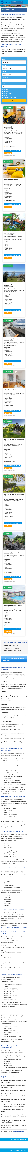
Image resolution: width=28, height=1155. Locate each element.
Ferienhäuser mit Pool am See (19, 1142)
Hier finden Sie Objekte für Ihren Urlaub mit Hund (14, 927)
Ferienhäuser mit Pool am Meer (18, 1139)
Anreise (4, 65)
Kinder (3, 83)
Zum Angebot (8, 153)
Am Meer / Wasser (8, 93)
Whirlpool (6, 91)
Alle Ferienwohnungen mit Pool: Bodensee (13, 659)
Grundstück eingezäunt (10, 97)
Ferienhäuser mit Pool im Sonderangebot (16, 1147)
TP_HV (10, 1150)
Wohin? (4, 59)
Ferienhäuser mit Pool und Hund (18, 1144)
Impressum (23, 1150)
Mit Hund (6, 95)
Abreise (4, 71)
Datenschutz (16, 1150)
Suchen (14, 100)
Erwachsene (5, 77)
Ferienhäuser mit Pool (18, 1131)
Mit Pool (6, 89)
